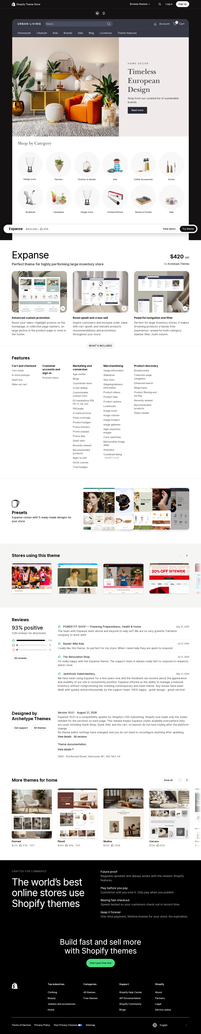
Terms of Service (21, 1025)
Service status (163, 1009)
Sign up (182, 4)
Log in (169, 4)
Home (51, 1009)
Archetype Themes (178, 263)
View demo (169, 228)
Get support (21, 727)
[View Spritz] (135, 509)
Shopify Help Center (130, 992)
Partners (160, 998)
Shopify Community (130, 1003)
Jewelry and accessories (61, 1003)
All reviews (20, 658)
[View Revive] (154, 509)
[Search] (159, 4)
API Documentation (130, 998)
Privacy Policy (42, 1025)
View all (168, 780)
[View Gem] (99, 509)
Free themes (90, 998)
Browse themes (138, 4)
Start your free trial (100, 962)
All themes (40, 727)
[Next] (187, 555)
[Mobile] (103, 13)
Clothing (52, 992)
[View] (32, 579)
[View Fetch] (117, 509)
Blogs (122, 1009)
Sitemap (90, 1025)
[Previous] (179, 555)
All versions (80, 736)
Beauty (52, 998)
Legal (158, 1003)
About (158, 992)
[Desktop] (97, 13)
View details (64, 736)
